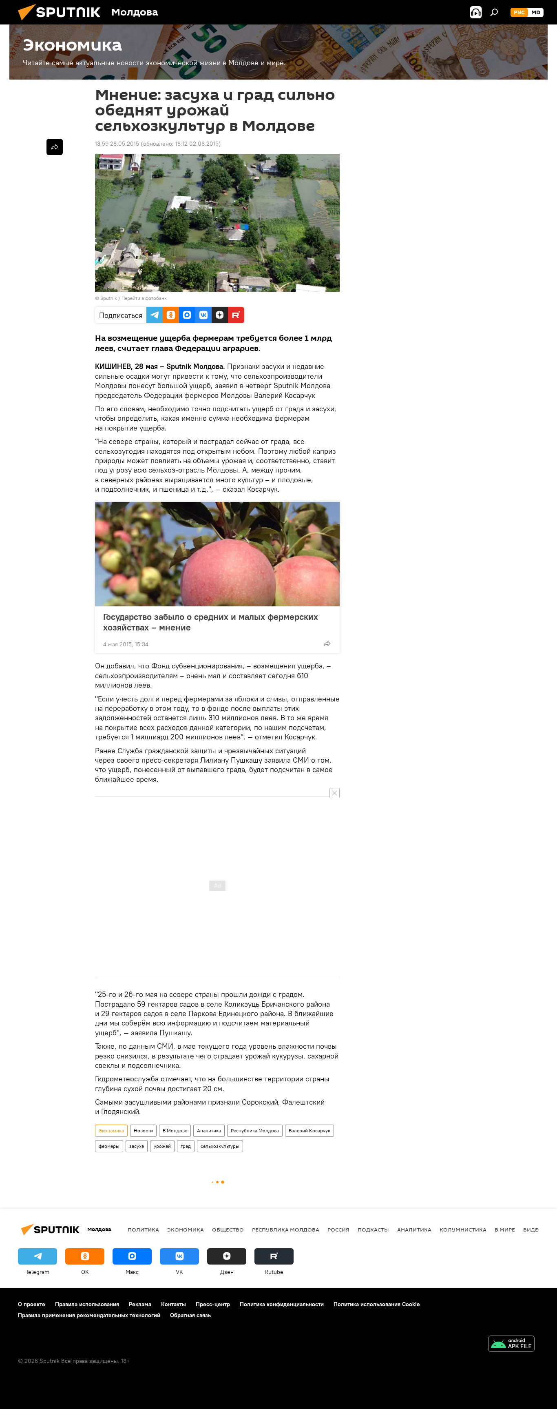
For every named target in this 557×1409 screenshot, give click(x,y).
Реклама (140, 1304)
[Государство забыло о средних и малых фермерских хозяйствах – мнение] (217, 554)
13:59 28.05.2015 (117, 143)
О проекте (31, 1304)
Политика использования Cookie (377, 1304)
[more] (327, 643)
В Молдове (175, 1130)
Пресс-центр (213, 1304)
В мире (505, 1229)
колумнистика (463, 1229)
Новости (143, 1130)
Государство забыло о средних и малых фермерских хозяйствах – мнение (210, 621)
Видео (533, 1229)
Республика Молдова (255, 1130)
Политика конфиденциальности (282, 1304)
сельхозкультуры (220, 1146)
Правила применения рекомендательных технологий (89, 1315)
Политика (143, 1229)
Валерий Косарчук (309, 1130)
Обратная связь (190, 1315)
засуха (136, 1146)
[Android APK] (511, 1345)
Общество (228, 1229)
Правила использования (87, 1304)
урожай (162, 1146)
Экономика (111, 1130)
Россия (338, 1229)
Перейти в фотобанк (144, 298)
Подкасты (373, 1229)
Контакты (173, 1304)
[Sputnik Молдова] (62, 22)
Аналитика (209, 1130)
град (186, 1146)
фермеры (109, 1146)
